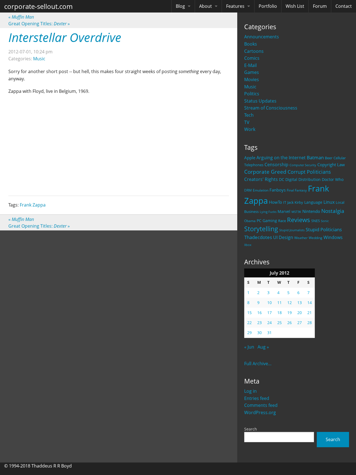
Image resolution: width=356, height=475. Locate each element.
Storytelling (261, 229)
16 (259, 312)
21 (309, 312)
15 (249, 312)
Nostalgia (332, 211)
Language (313, 202)
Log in (250, 391)
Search (250, 429)
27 (299, 322)
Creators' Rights (261, 179)
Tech (249, 115)
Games (251, 72)
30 (259, 332)
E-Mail (250, 65)
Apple (249, 157)
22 (249, 322)
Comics (251, 58)
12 (289, 302)
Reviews (298, 219)
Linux (329, 202)
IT (284, 202)
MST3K (296, 212)
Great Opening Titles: (39, 24)
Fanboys (278, 190)
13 (299, 302)
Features (235, 6)
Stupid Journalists (292, 230)
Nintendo (311, 211)
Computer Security (303, 165)
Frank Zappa (33, 205)
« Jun (249, 347)
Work (249, 129)
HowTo (275, 202)
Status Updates (260, 101)
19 (289, 312)
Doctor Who (332, 179)
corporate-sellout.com (38, 6)
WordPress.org (260, 412)
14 (309, 302)
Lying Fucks (268, 212)
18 (279, 312)
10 (269, 302)
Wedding (315, 237)
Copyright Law (331, 164)
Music (250, 87)
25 (279, 322)
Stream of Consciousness (270, 108)
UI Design (283, 237)
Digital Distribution (303, 179)
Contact (343, 6)
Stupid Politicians (324, 229)
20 (299, 312)
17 (269, 312)
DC (281, 179)
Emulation (260, 190)
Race (282, 220)
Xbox (247, 245)
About (205, 6)
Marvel (284, 211)
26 (289, 322)
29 (249, 332)
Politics (251, 94)
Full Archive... (257, 363)
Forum (320, 6)
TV (246, 122)
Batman (315, 157)
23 (259, 322)
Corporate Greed (265, 171)
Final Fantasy (297, 190)
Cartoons (254, 51)
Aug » (263, 347)
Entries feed (256, 398)
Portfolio (268, 6)
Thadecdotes (258, 237)
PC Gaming (267, 220)
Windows (333, 237)
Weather (301, 237)
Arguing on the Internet (281, 158)
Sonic (325, 221)
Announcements (261, 37)
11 (279, 302)
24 (269, 322)
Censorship (276, 164)
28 (309, 322)
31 (269, 332)
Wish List (295, 6)
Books (250, 44)
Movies (251, 79)
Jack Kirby (295, 202)
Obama (250, 220)
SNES (315, 220)
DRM (248, 190)
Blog (180, 6)
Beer (328, 158)
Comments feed (261, 405)
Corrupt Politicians (309, 171)
